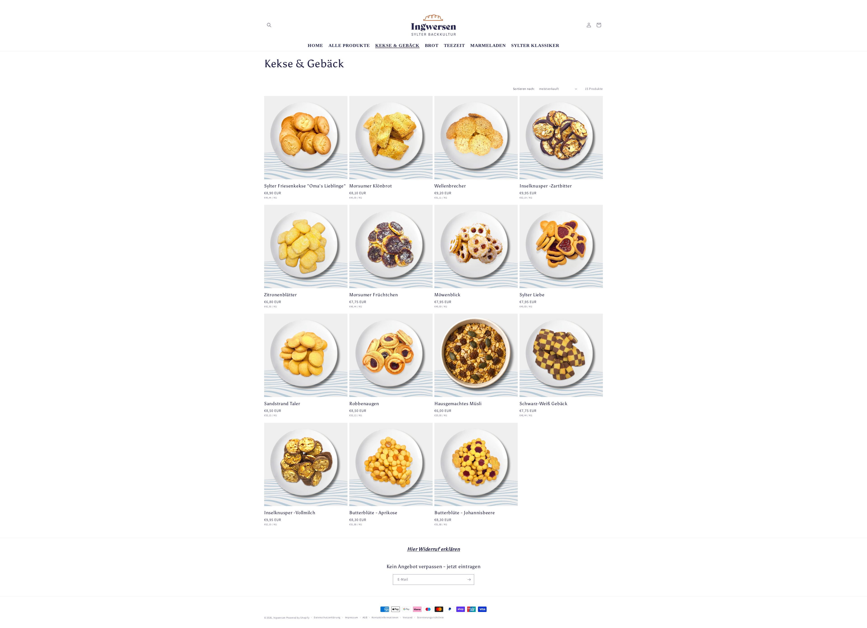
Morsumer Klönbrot (370, 186)
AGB (365, 617)
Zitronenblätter (280, 294)
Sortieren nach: (524, 89)
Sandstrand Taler (282, 403)
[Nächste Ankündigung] (500, 4)
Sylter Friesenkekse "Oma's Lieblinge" (305, 186)
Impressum (351, 617)
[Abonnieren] (469, 579)
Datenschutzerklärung (327, 617)
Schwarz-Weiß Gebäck (544, 403)
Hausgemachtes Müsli (458, 403)
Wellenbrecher (450, 186)
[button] (269, 25)
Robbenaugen (364, 403)
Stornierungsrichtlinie (430, 617)
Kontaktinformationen (385, 617)
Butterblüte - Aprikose (373, 512)
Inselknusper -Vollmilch (289, 512)
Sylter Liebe (532, 294)
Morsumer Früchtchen (373, 294)
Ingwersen (279, 617)
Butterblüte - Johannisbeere (464, 512)
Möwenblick (447, 294)
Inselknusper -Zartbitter (546, 186)
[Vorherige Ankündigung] (367, 4)
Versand (408, 617)
